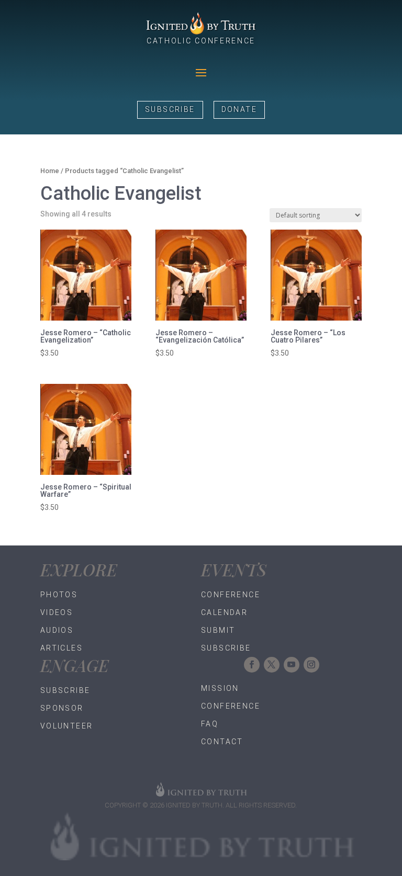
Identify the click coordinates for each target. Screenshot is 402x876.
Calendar (224, 612)
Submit (218, 630)
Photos (58, 594)
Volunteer (66, 726)
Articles (61, 648)
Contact (222, 741)
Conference (230, 594)
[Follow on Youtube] (291, 665)
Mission (220, 688)
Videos (56, 612)
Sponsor (62, 708)
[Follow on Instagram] (311, 665)
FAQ (209, 724)
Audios (56, 630)
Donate (239, 109)
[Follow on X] (272, 665)
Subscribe (170, 109)
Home (49, 171)
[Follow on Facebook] (252, 665)
